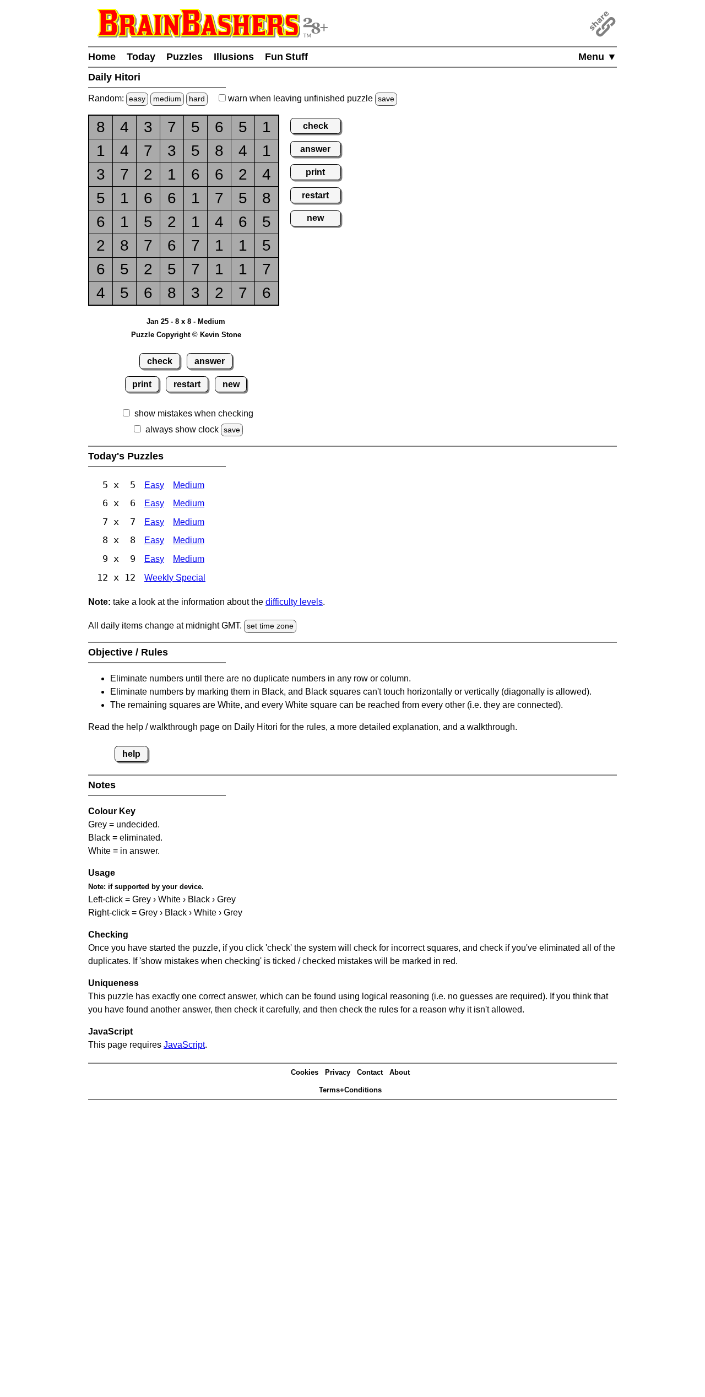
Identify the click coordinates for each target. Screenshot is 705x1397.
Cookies (304, 1072)
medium (167, 98)
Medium (188, 485)
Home (102, 56)
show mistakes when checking (193, 413)
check (159, 361)
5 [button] (195, 127)
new (231, 384)
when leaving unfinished (310, 98)
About (399, 1072)
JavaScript (184, 1044)
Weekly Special (174, 577)
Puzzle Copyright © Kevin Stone (186, 335)
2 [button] (148, 174)
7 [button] (171, 127)
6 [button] (219, 127)
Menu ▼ (597, 56)
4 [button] (124, 127)
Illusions (234, 56)
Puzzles (184, 56)
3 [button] (148, 127)
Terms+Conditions (350, 1090)
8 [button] (100, 127)
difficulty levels (294, 602)
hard (197, 98)
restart (186, 384)
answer (209, 361)
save (386, 98)
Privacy (337, 1072)
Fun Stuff (286, 56)
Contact (370, 1072)
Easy (154, 485)
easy (137, 98)
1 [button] (266, 127)
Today (141, 56)
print (141, 384)
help (131, 754)
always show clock (182, 429)
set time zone (270, 625)
